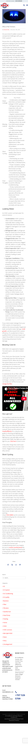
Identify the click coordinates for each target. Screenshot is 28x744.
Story (4, 640)
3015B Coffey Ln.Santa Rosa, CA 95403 (7, 698)
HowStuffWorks (7, 431)
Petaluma (13, 719)
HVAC (5, 626)
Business (6, 601)
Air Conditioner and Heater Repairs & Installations (13, 716)
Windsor (17, 720)
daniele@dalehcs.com (7, 692)
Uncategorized (7, 644)
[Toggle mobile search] (24, 5)
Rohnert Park (19, 719)
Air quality (6, 597)
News (5, 637)
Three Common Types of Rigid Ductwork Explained (19, 675)
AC (4, 586)
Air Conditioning (8, 593)
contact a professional (15, 547)
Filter (4, 604)
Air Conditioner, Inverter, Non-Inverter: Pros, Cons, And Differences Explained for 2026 (19, 663)
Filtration (6, 608)
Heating (5, 619)
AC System (6, 590)
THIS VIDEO (9, 515)
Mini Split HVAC (8, 633)
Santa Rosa (7, 719)
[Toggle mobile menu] (27, 5)
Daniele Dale (6, 29)
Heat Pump (6, 615)
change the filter (7, 384)
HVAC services (7, 630)
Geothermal (7, 612)
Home (5, 622)
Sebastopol (11, 720)
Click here (13, 441)
